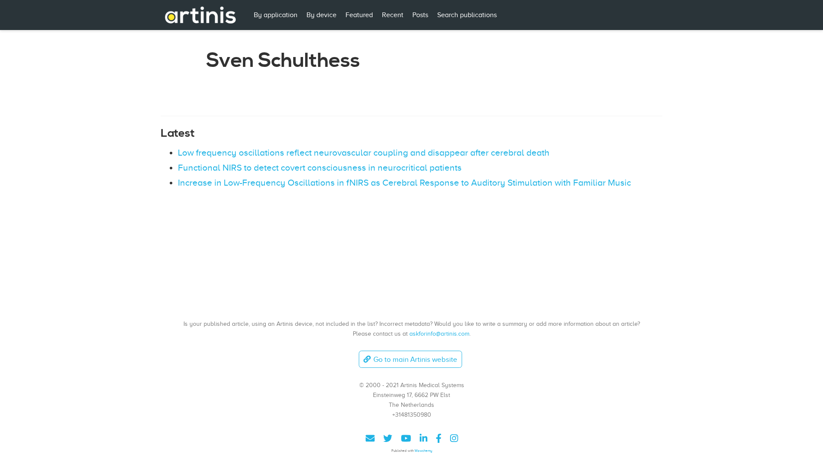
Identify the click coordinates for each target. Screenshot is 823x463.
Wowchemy (423, 451)
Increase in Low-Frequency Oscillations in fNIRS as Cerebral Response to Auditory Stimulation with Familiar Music (404, 182)
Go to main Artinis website (415, 359)
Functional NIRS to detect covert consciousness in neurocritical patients (320, 167)
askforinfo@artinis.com (439, 333)
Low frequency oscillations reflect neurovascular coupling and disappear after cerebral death (364, 152)
